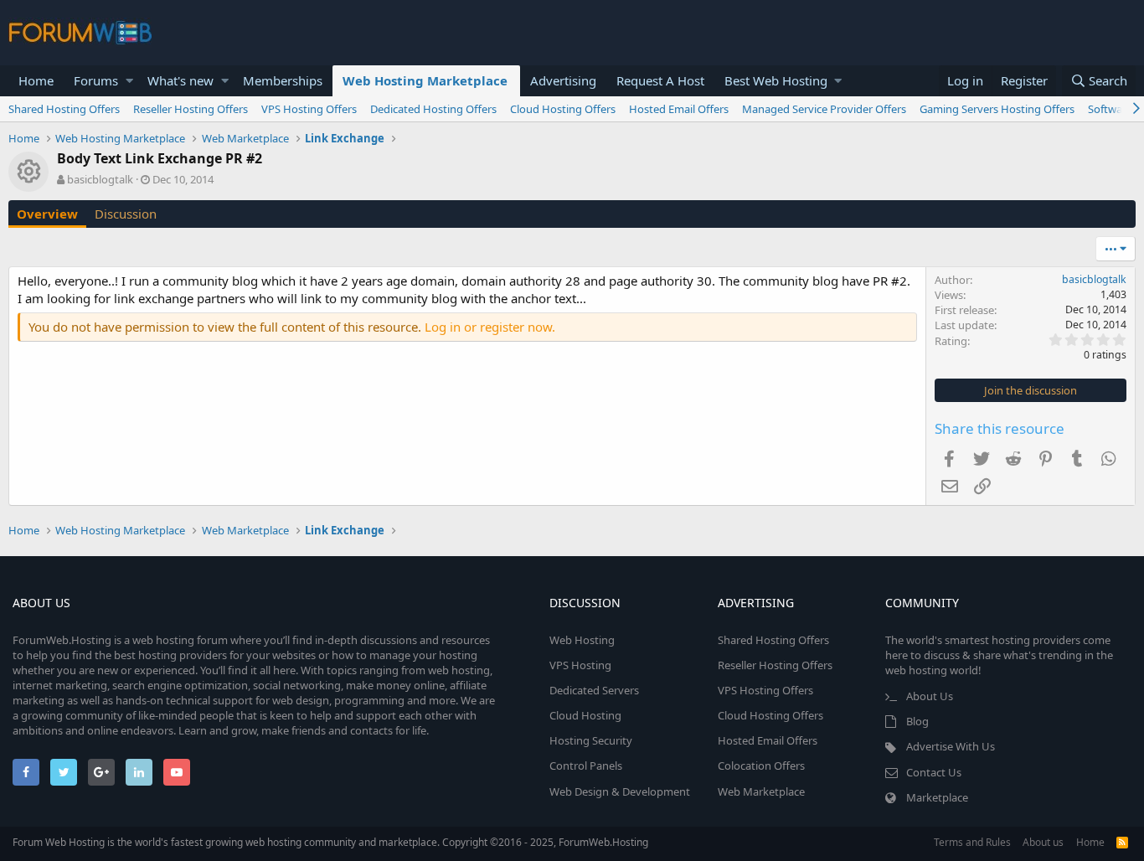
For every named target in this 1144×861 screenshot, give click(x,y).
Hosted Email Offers (679, 108)
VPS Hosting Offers (309, 108)
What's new (180, 80)
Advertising (563, 80)
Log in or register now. (490, 326)
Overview (47, 213)
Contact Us (933, 772)
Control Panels (585, 765)
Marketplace (937, 797)
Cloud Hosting (585, 715)
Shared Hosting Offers (64, 108)
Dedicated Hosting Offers (433, 108)
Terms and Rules (972, 842)
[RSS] (1122, 842)
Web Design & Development (619, 791)
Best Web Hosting (775, 80)
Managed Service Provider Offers (824, 108)
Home (36, 80)
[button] (129, 80)
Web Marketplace (761, 791)
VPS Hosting (580, 665)
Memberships (282, 80)
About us (1043, 842)
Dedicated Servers (594, 690)
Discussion (126, 213)
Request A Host (660, 80)
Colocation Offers (761, 765)
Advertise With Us (950, 746)
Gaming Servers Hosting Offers (997, 108)
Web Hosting (582, 639)
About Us (929, 696)
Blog (917, 721)
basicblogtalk (100, 179)
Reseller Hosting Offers (190, 108)
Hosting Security (590, 740)
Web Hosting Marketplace (425, 80)
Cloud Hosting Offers (563, 108)
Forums (96, 80)
